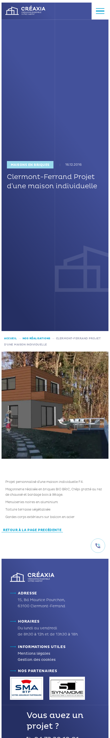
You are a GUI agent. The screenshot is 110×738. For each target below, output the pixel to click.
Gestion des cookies (37, 659)
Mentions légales (34, 653)
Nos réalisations (36, 338)
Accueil (10, 338)
